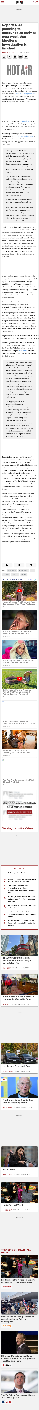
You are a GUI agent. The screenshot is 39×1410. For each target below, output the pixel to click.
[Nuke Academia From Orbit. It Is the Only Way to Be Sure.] (19, 984)
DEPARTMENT (23, 570)
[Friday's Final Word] (19, 1192)
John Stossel (7, 1174)
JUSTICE (6, 575)
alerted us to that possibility (24, 93)
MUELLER (15, 575)
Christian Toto (8, 1108)
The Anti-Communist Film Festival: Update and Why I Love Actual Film (17, 960)
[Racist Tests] (19, 1157)
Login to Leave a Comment (19, 812)
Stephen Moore (8, 1071)
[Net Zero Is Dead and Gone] (19, 1054)
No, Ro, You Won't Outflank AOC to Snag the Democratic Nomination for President (21, 923)
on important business (24, 136)
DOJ (32, 570)
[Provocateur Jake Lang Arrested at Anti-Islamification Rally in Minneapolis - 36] (19, 1303)
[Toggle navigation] (2, 2)
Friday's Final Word (13, 1205)
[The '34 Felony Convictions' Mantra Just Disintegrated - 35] (19, 1382)
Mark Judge (7, 968)
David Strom (7, 1004)
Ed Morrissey (7, 1210)
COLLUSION (11, 570)
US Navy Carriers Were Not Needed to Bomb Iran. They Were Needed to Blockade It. (21, 899)
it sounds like (25, 121)
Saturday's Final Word (16, 873)
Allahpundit (8, 52)
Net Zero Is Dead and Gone (17, 1066)
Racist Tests (9, 1169)
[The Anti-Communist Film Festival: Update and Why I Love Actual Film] (19, 945)
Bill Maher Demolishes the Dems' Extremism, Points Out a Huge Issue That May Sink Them (18, 1358)
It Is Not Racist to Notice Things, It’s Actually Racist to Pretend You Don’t (18, 1281)
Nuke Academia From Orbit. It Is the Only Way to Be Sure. (18, 998)
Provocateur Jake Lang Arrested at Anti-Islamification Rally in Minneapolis (17, 1319)
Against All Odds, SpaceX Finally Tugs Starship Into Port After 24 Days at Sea (22, 914)
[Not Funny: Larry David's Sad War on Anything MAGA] (19, 1087)
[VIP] (35, 2)
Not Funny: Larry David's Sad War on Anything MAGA (18, 1101)
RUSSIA (24, 575)
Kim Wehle (23, 350)
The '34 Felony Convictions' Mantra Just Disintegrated (18, 1396)
